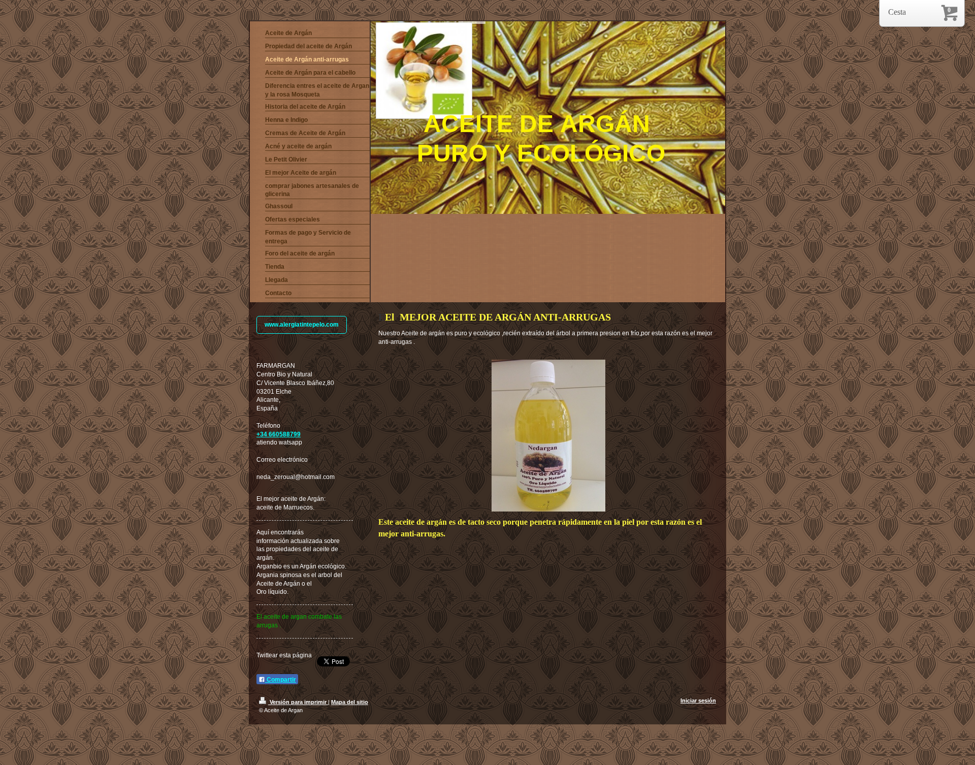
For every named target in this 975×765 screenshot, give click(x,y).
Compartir (280, 679)
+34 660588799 (278, 434)
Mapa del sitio (349, 702)
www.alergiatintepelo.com (302, 324)
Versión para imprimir (298, 702)
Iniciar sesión (698, 700)
